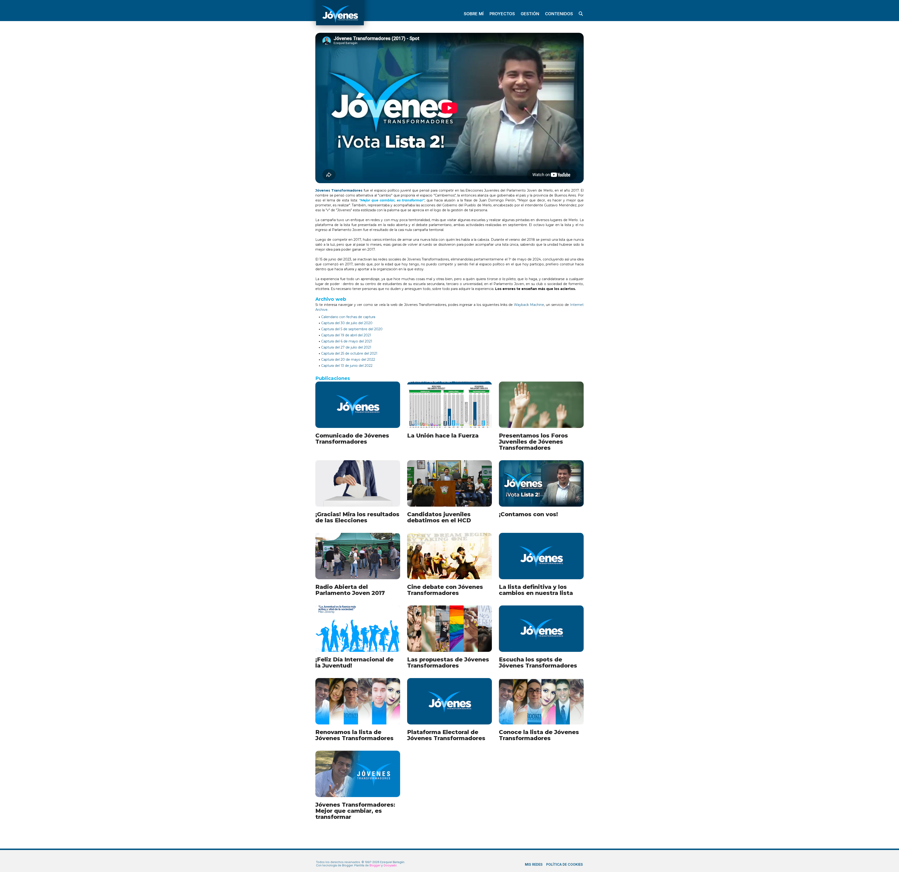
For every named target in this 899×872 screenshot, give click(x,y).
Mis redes (534, 864)
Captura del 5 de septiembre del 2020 (352, 329)
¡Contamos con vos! (528, 514)
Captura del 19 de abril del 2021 (346, 335)
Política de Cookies (564, 864)
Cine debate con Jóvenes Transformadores (445, 589)
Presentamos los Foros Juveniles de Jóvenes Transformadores (533, 441)
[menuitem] (579, 14)
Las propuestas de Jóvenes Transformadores (448, 662)
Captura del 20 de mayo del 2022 (348, 359)
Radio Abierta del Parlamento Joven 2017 (350, 589)
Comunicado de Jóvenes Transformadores (352, 438)
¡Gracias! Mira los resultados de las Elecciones (357, 517)
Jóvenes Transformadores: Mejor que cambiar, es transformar (355, 810)
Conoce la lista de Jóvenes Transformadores (539, 735)
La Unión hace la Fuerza (443, 435)
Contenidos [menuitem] (559, 13)
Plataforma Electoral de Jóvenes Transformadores (446, 735)
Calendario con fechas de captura (348, 317)
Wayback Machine (529, 305)
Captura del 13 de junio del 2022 (346, 366)
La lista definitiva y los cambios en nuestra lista (536, 589)
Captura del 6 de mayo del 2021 (346, 341)
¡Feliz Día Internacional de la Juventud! (354, 662)
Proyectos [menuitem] (502, 13)
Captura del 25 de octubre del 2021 (349, 353)
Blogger (374, 865)
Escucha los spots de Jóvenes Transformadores (538, 662)
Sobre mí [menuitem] (474, 13)
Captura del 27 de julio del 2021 (346, 347)
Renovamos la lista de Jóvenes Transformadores (354, 735)
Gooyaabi (390, 865)
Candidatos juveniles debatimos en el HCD (439, 517)
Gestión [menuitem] (530, 13)
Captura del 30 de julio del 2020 (346, 323)
